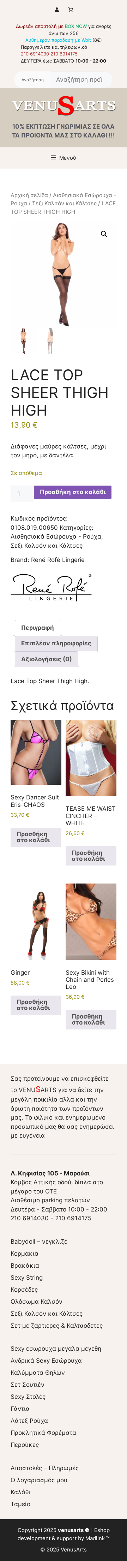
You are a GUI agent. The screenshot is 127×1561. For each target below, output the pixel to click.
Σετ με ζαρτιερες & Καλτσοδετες (57, 1325)
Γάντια (20, 1408)
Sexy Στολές (28, 1396)
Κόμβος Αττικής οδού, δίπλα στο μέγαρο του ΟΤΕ (57, 1182)
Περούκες (25, 1444)
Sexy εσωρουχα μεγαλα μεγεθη (56, 1348)
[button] (104, 234)
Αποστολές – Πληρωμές (45, 1468)
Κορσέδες (24, 1289)
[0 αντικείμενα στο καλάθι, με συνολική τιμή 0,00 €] (70, 9)
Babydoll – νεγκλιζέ (39, 1241)
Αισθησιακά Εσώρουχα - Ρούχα (56, 536)
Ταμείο (20, 1504)
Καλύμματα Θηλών (38, 1372)
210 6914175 (64, 54)
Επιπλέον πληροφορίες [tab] (56, 643)
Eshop (102, 1530)
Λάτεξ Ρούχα (29, 1420)
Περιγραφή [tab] (37, 627)
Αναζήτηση (32, 79)
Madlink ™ (97, 1538)
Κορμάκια (24, 1253)
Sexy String (27, 1277)
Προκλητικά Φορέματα (43, 1432)
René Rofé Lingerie (58, 559)
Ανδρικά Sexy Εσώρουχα (46, 1360)
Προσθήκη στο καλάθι (72, 491)
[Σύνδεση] (56, 9)
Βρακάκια (25, 1265)
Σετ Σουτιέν (27, 1384)
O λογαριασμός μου (39, 1480)
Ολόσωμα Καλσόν (36, 1301)
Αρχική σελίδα (29, 195)
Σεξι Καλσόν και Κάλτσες (64, 203)
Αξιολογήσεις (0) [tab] (46, 659)
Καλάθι (20, 1492)
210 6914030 (35, 54)
